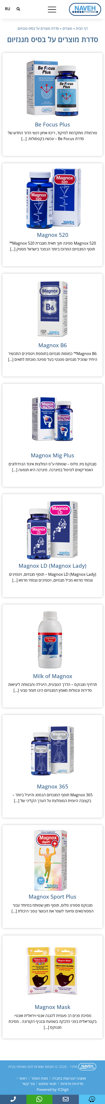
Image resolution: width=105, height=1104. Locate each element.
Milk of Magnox (52, 676)
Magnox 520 (52, 234)
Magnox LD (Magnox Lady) (52, 565)
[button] (18, 9)
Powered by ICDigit (53, 1089)
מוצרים (67, 28)
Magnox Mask (52, 1006)
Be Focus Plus (52, 124)
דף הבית (82, 28)
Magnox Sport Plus (52, 896)
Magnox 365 (52, 786)
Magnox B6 (52, 345)
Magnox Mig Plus (52, 455)
